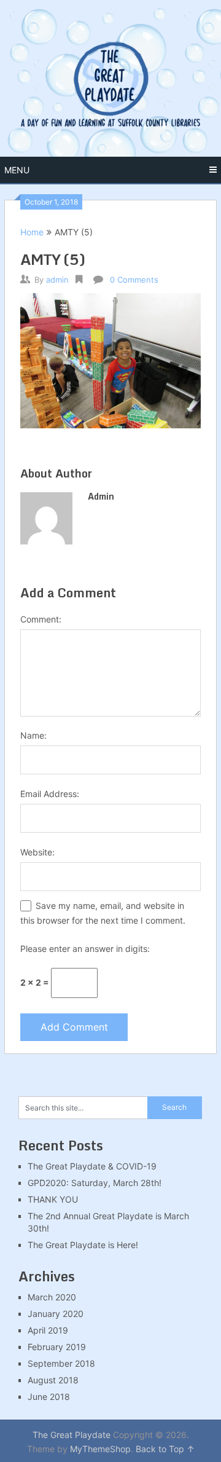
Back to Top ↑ (165, 1449)
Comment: (40, 619)
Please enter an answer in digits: (85, 948)
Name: (33, 735)
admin (57, 280)
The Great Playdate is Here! (83, 1245)
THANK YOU (53, 1199)
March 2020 (52, 1297)
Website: (37, 852)
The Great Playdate (71, 1434)
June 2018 (49, 1396)
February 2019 (57, 1347)
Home (32, 232)
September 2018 (61, 1363)
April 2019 (48, 1330)
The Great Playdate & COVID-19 (92, 1166)
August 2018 (53, 1380)
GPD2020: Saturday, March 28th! (94, 1182)
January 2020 (55, 1313)
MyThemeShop (100, 1449)
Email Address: (49, 793)
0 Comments (134, 280)
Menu (16, 170)
